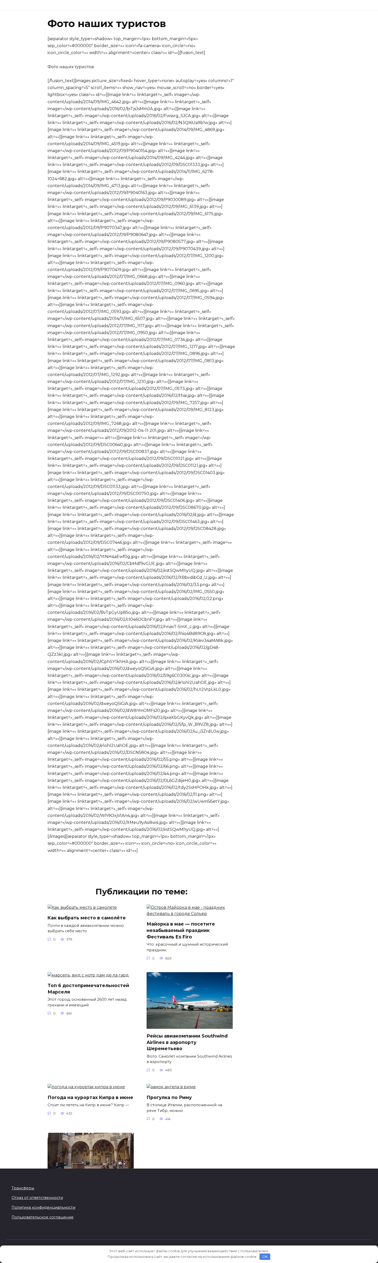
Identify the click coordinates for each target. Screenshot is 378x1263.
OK (265, 1257)
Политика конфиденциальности (43, 1207)
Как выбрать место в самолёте (87, 917)
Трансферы (23, 1188)
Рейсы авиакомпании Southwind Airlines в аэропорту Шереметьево (187, 1042)
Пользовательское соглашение (43, 1217)
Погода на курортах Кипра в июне (90, 1097)
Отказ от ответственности (37, 1197)
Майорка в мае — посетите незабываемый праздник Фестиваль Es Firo (181, 930)
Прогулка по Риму (169, 1097)
